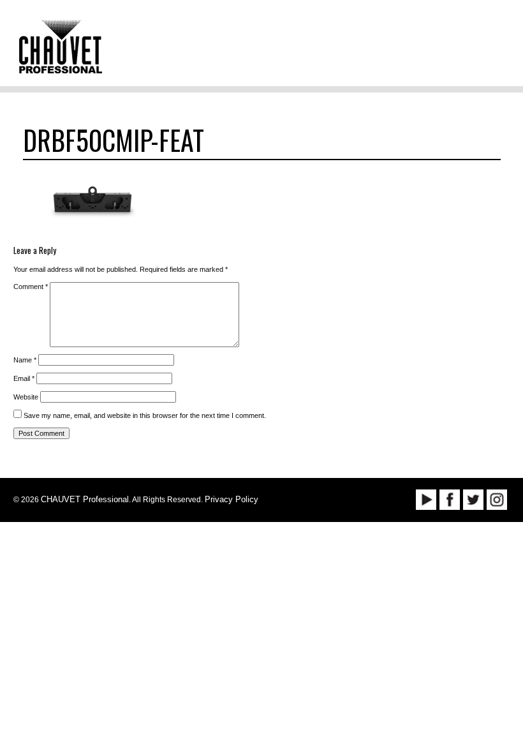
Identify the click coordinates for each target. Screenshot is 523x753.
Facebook (449, 499)
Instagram (497, 499)
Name (24, 360)
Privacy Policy (231, 499)
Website (25, 397)
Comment (30, 286)
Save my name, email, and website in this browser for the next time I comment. (145, 415)
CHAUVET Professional (85, 499)
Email (23, 378)
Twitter (473, 499)
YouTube (426, 499)
